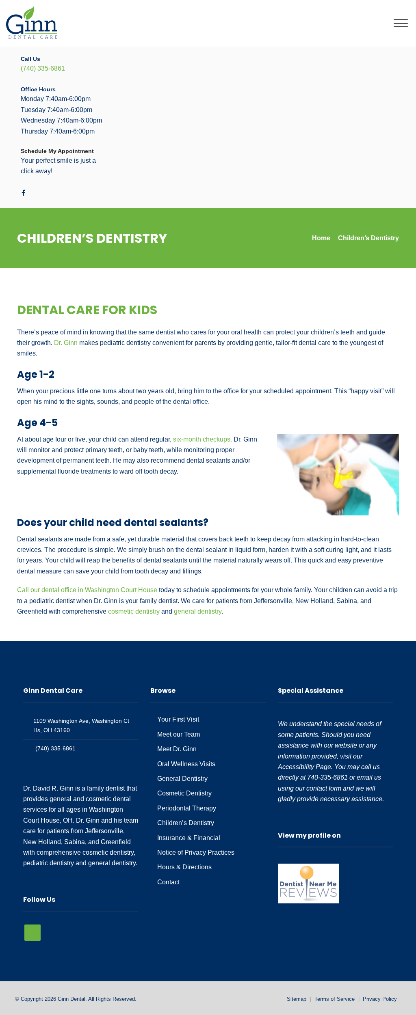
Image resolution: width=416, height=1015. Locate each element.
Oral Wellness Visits (186, 764)
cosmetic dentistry (134, 611)
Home (321, 238)
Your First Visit (178, 719)
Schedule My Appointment (57, 151)
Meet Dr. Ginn (177, 749)
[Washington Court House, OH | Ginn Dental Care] (31, 22)
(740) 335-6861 (43, 68)
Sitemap (296, 999)
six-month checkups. (202, 439)
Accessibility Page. (305, 766)
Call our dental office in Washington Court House (87, 589)
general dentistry (197, 611)
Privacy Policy (380, 999)
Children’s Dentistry (185, 822)
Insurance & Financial (188, 837)
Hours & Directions (184, 867)
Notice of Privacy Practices (195, 852)
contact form (323, 788)
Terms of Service (334, 999)
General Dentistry (182, 778)
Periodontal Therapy (186, 808)
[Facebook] (23, 192)
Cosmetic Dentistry (184, 793)
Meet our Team (178, 734)
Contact (168, 882)
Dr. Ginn (66, 342)
